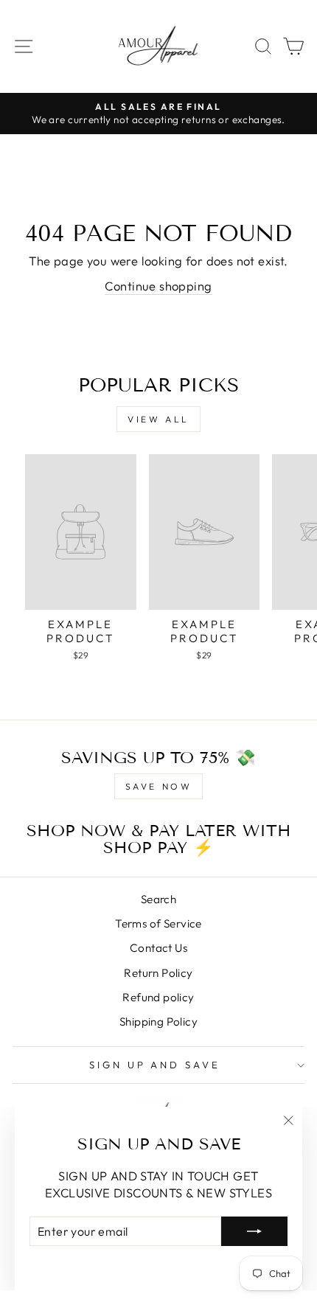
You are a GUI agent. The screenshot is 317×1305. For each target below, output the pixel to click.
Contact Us (158, 948)
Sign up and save (155, 1065)
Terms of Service (158, 923)
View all (158, 419)
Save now (158, 786)
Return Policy (158, 973)
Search (158, 899)
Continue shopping (158, 285)
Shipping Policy (158, 1022)
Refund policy (158, 997)
